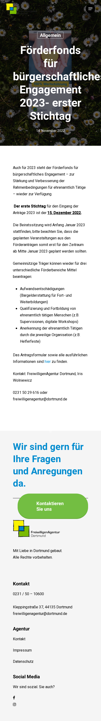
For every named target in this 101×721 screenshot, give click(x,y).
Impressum (22, 650)
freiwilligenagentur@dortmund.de (40, 614)
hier (48, 361)
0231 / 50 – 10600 (28, 594)
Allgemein (50, 35)
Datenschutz (23, 661)
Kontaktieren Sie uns (50, 506)
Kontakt (19, 639)
